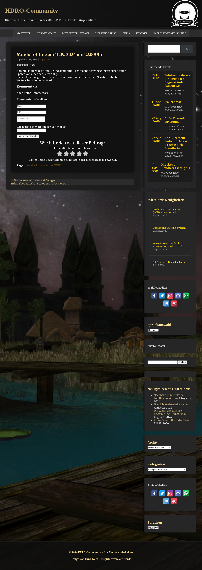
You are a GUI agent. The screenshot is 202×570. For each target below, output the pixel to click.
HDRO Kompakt (46, 33)
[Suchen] (187, 49)
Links (126, 33)
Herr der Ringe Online (38, 165)
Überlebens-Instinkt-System (169, 227)
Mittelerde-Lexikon (75, 33)
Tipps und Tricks (105, 33)
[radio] (60, 154)
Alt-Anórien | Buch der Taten (169, 262)
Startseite (23, 33)
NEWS (57, 165)
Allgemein (44, 59)
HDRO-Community (31, 10)
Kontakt (141, 33)
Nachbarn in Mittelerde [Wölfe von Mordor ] (166, 211)
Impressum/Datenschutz (170, 33)
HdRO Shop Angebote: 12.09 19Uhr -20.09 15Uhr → (42, 183)
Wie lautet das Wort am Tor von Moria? (41, 126)
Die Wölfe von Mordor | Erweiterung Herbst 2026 (167, 245)
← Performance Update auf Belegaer (34, 180)
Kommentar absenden (28, 136)
